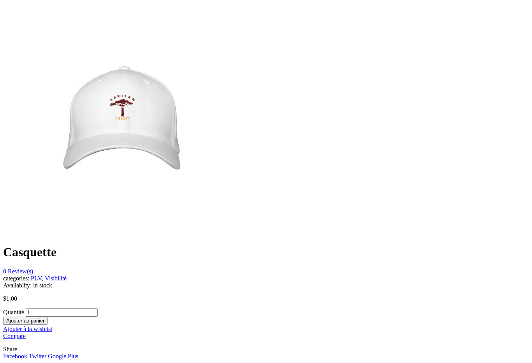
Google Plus (63, 356)
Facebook (15, 356)
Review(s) (18, 271)
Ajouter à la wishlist (27, 329)
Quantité (13, 312)
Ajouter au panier (25, 321)
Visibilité (56, 278)
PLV (36, 278)
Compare (14, 336)
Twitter (37, 356)
